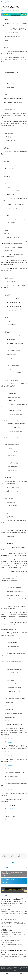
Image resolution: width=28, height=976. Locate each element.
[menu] (25, 2)
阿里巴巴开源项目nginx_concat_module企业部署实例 (14, 951)
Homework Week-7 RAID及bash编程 (12, 899)
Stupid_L (3, 10)
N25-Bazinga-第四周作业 (8, 919)
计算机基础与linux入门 (7, 909)
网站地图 (6, 968)
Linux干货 (17, 10)
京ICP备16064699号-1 (17, 968)
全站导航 (10, 968)
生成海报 (5, 867)
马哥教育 (14, 970)
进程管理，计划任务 (7, 930)
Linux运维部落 (15, 967)
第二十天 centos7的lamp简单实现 (11, 940)
